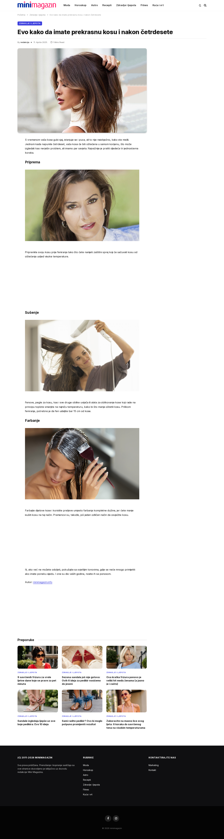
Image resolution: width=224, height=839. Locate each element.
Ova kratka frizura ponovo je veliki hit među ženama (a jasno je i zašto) (125, 681)
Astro (94, 5)
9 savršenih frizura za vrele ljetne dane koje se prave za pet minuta (37, 681)
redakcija (24, 42)
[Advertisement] (82, 284)
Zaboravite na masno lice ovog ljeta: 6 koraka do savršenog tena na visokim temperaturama (125, 724)
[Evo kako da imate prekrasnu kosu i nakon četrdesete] (82, 90)
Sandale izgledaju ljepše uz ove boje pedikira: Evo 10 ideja (36, 722)
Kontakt (152, 770)
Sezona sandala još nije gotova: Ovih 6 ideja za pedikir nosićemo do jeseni (81, 681)
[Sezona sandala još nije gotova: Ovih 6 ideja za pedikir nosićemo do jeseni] (82, 657)
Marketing (154, 765)
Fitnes (144, 5)
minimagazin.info (42, 582)
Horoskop (80, 5)
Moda (67, 5)
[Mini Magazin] (37, 5)
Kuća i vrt (158, 5)
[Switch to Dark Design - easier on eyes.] (200, 5)
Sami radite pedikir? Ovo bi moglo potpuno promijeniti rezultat (82, 722)
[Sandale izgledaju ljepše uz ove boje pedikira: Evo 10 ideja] (38, 701)
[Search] (204, 5)
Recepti (107, 5)
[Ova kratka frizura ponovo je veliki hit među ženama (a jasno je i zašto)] (126, 657)
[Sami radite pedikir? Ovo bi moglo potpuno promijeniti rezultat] (82, 701)
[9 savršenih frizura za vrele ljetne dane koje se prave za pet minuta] (38, 657)
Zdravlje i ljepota (126, 5)
